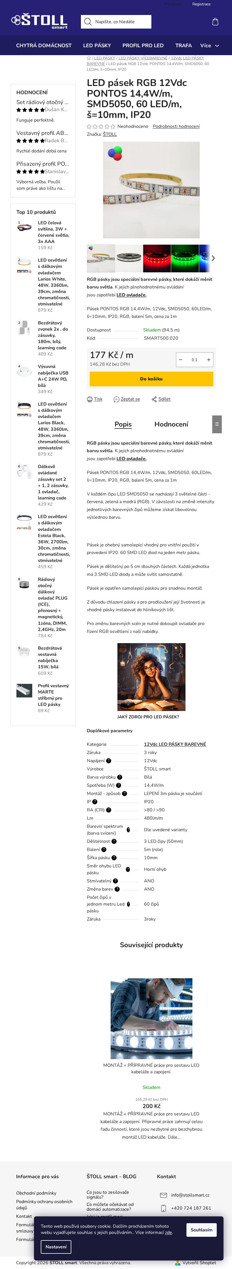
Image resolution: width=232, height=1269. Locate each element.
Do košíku (151, 379)
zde (168, 1232)
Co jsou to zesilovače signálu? (108, 1195)
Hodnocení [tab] (171, 424)
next (211, 1061)
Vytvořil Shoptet (199, 1263)
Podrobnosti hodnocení (176, 126)
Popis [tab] (123, 424)
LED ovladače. (132, 295)
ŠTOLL (110, 134)
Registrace (201, 4)
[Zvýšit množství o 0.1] (209, 360)
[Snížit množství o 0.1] (180, 360)
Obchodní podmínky (36, 1193)
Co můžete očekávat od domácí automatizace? (110, 1207)
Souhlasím (201, 1230)
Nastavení (56, 1247)
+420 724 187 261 (191, 1208)
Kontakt (24, 1216)
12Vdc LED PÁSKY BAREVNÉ (175, 744)
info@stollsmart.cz (190, 1195)
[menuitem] (43, 45)
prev (91, 1061)
